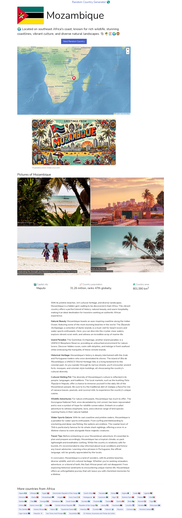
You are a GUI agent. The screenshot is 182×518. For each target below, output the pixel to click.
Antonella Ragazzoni (29, 274)
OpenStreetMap (125, 114)
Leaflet (118, 114)
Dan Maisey (26, 225)
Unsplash (36, 225)
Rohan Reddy (101, 225)
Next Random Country (74, 41)
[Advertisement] (149, 38)
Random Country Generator (89, 2)
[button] (74, 78)
